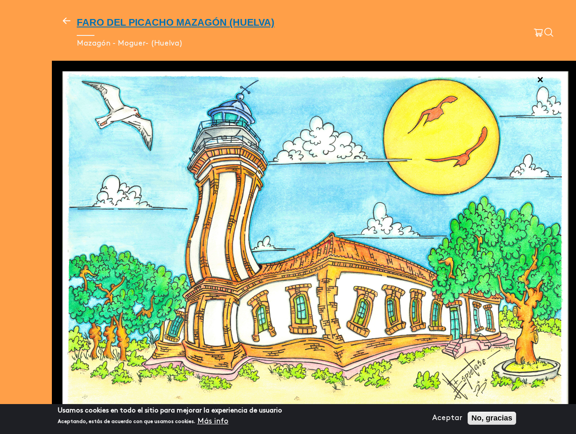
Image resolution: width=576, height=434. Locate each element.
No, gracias (491, 418)
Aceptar (447, 418)
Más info (213, 421)
